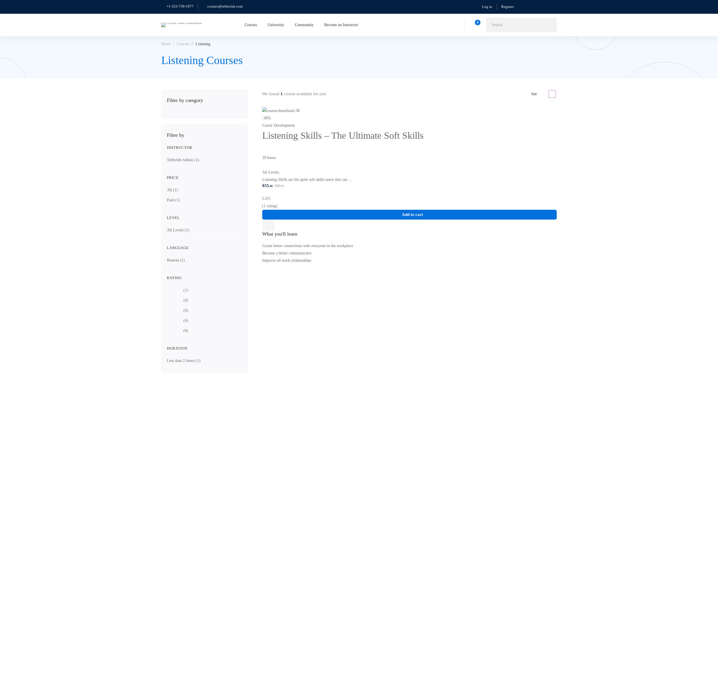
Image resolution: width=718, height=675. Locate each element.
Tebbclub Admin (183, 160)
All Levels (178, 230)
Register (507, 6)
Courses (183, 44)
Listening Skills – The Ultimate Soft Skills (343, 135)
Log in (487, 6)
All (172, 190)
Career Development (278, 125)
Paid (173, 200)
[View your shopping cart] (475, 25)
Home (166, 44)
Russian (176, 260)
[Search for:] (521, 25)
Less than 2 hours (184, 361)
